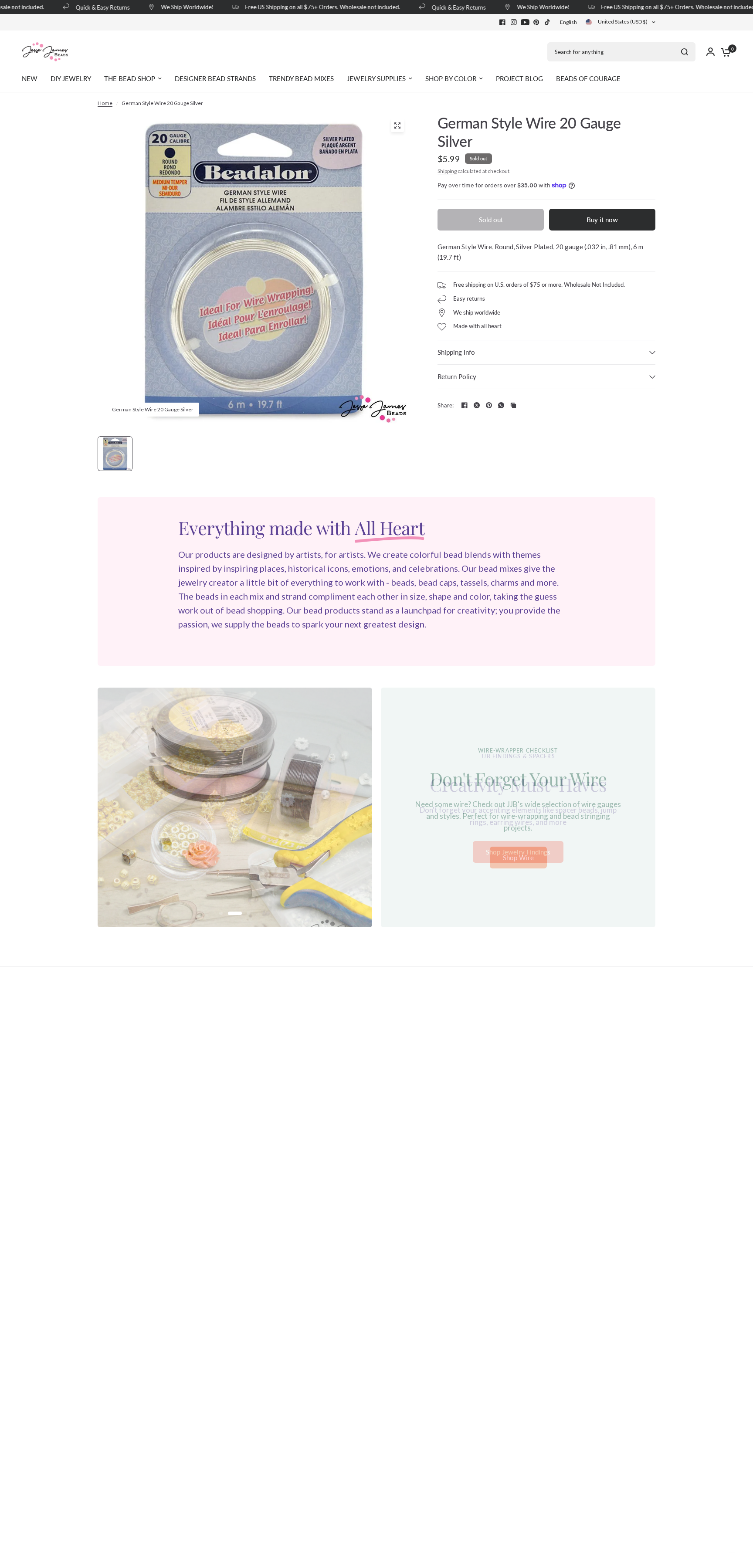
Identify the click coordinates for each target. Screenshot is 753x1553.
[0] (723, 52)
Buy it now (602, 220)
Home (105, 103)
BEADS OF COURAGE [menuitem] (588, 78)
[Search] (684, 51)
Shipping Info (456, 352)
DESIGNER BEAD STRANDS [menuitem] (215, 78)
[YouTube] (525, 22)
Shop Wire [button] (518, 858)
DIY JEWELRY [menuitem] (71, 78)
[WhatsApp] (501, 405)
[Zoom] (397, 125)
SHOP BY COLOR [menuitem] (450, 78)
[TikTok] (547, 22)
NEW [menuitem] (29, 78)
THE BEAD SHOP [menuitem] (129, 78)
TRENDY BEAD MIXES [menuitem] (301, 78)
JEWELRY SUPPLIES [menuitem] (376, 78)
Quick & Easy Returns (88, 7)
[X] (476, 405)
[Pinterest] (536, 22)
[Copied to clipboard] (513, 405)
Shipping (447, 171)
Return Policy (457, 376)
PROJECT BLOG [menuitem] (519, 78)
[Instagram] (513, 22)
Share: (446, 405)
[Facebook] (502, 22)
